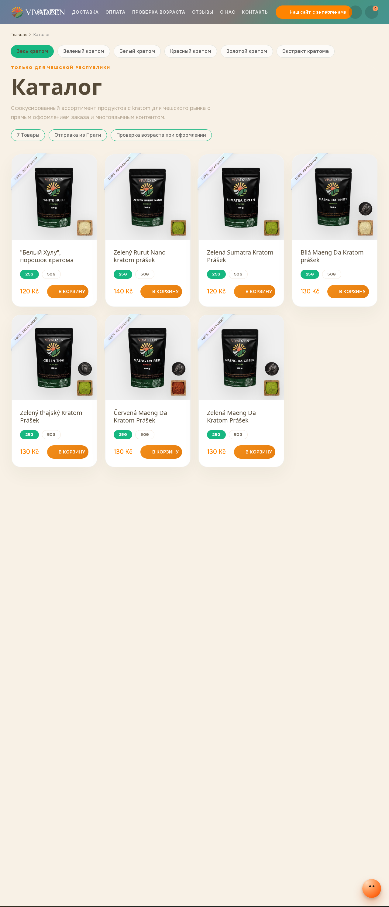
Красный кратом (190, 51)
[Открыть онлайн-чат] (371, 888)
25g (29, 274)
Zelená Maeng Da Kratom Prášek (231, 416)
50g (51, 274)
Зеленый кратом (83, 51)
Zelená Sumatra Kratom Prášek (240, 256)
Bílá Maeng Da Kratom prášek (332, 256)
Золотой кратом (246, 51)
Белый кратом (137, 51)
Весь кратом (32, 51)
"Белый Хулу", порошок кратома (47, 256)
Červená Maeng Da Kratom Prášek (140, 416)
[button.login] (355, 12)
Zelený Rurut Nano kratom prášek (140, 256)
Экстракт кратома (305, 51)
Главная (19, 34)
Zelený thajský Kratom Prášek (51, 416)
